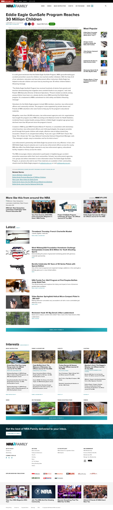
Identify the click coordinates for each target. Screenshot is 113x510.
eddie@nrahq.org (46, 163)
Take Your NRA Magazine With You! (16, 501)
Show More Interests (64, 418)
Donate (25, 1)
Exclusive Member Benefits (90, 453)
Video (36, 304)
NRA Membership (88, 450)
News (43, 6)
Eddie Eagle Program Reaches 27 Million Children (29, 177)
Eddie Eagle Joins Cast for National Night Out (27, 184)
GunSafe (26, 169)
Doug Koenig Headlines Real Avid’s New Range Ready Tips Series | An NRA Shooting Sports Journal (17, 381)
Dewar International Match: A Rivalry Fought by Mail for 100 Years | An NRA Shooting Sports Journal (42, 375)
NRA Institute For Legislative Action (66, 450)
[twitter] (29, 23)
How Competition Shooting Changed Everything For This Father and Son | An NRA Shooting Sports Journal (43, 386)
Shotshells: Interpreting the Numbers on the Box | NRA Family (69, 384)
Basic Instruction (60, 6)
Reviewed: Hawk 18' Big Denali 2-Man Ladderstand (53, 312)
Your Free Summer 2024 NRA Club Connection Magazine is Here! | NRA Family (42, 216)
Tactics (63, 370)
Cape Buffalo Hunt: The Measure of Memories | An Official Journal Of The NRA (42, 367)
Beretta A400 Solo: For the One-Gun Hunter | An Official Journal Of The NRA (94, 375)
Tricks (66, 370)
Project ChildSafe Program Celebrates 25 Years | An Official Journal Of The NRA (69, 216)
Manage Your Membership (90, 457)
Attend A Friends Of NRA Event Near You (95, 501)
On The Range (80, 6)
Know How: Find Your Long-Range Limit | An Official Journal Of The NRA (16, 367)
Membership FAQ (88, 455)
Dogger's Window (89, 370)
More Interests (24, 345)
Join (17, 1)
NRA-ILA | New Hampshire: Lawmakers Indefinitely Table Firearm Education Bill (16, 209)
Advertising (8, 453)
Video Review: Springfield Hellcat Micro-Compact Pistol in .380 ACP (55, 297)
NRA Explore (61, 453)
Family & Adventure (14, 24)
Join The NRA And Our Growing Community (43, 501)
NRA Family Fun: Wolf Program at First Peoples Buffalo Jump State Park (54, 281)
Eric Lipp (53, 169)
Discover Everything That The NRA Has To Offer (68, 501)
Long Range (16, 370)
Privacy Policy (9, 507)
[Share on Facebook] (26, 23)
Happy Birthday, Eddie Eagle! (22, 175)
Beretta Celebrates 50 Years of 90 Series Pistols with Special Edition (53, 265)
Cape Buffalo (36, 370)
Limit (20, 370)
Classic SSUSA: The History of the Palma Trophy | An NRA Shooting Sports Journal (43, 380)
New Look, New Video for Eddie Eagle (25, 179)
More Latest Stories (63, 330)
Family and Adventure (37, 453)
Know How (9, 370)
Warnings (33, 507)
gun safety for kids (45, 169)
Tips (60, 370)
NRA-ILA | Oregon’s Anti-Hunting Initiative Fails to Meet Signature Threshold (95, 380)
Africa (44, 370)
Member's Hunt (97, 370)
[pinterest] (33, 23)
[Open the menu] (92, 6)
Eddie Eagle (21, 169)
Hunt (41, 370)
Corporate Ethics (24, 507)
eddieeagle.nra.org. (63, 163)
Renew (20, 1)
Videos (49, 6)
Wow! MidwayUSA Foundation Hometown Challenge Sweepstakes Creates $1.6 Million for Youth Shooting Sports (53, 249)
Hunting (37, 318)
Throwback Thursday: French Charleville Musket (52, 231)
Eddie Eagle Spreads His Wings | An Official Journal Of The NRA (95, 216)
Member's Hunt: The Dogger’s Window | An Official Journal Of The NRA (95, 367)
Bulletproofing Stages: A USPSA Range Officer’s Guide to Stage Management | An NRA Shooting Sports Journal (17, 388)
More (17, 227)
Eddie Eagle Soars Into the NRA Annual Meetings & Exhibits (32, 182)
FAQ (39, 507)
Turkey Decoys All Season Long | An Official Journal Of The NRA (68, 367)
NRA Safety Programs (34, 169)
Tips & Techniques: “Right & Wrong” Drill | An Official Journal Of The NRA (69, 374)
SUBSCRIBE (13, 433)
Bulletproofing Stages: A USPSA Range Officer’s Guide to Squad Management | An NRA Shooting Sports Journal (17, 375)
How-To (70, 6)
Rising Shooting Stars (65, 400)
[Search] (105, 5)
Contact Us (8, 450)
